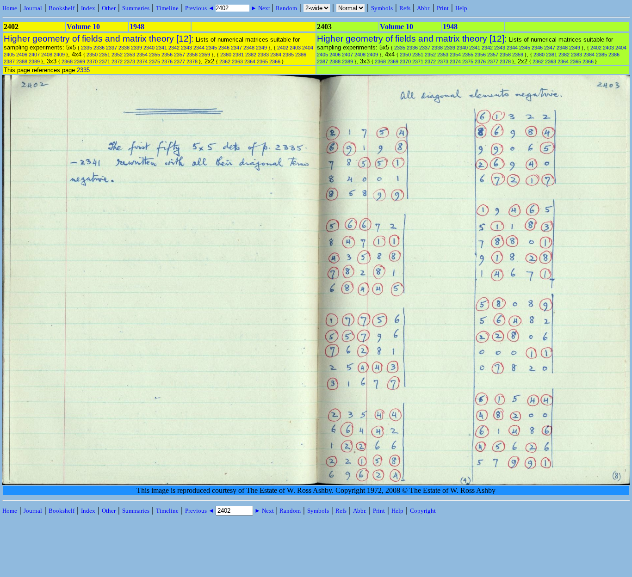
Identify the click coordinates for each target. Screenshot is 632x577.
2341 (161, 47)
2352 (117, 54)
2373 (129, 61)
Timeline (167, 8)
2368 (67, 61)
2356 (167, 54)
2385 (288, 54)
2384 (275, 54)
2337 (111, 47)
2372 (117, 61)
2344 (198, 47)
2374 (142, 61)
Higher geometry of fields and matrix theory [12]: (100, 38)
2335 (86, 47)
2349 (261, 47)
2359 (204, 54)
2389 (34, 61)
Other (109, 8)
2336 (99, 47)
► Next (260, 8)
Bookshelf (61, 8)
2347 (236, 47)
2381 (238, 54)
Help (461, 8)
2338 (124, 47)
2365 (262, 61)
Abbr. (423, 8)
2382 (250, 54)
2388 (21, 61)
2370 (92, 61)
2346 (223, 47)
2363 (237, 61)
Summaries (135, 8)
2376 (167, 61)
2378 (192, 61)
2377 (179, 61)
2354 (142, 54)
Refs (404, 8)
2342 (174, 47)
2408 (46, 54)
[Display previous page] (34, 482)
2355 (154, 54)
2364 (249, 61)
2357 (179, 54)
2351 (104, 54)
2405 (9, 54)
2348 (248, 47)
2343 (186, 47)
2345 (211, 47)
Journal (33, 8)
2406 (21, 54)
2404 (307, 47)
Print (443, 8)
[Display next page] (600, 482)
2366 (274, 61)
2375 (154, 61)
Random (286, 8)
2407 (34, 54)
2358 (192, 54)
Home (9, 8)
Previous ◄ (200, 8)
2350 (92, 54)
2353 (129, 54)
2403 (295, 47)
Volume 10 (83, 27)
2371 (104, 61)
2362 (224, 61)
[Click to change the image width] (317, 326)
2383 (263, 54)
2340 (149, 47)
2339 (136, 47)
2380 (225, 54)
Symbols (382, 8)
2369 (79, 61)
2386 (300, 54)
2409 (59, 54)
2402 (282, 47)
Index (88, 8)
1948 (137, 27)
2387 (9, 61)
